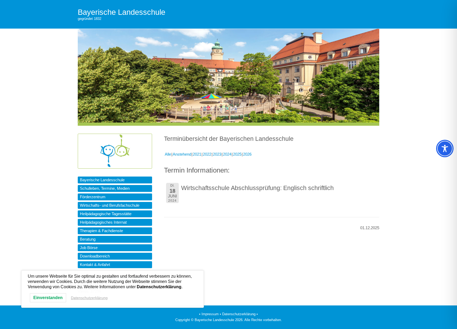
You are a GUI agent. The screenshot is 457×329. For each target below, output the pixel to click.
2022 (207, 154)
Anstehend (182, 154)
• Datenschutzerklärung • (239, 314)
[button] (115, 180)
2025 (237, 154)
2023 (217, 154)
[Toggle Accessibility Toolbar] (445, 148)
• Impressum (209, 314)
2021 (197, 154)
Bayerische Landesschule (121, 12)
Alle (168, 154)
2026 (247, 154)
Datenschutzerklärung (89, 298)
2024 (227, 154)
